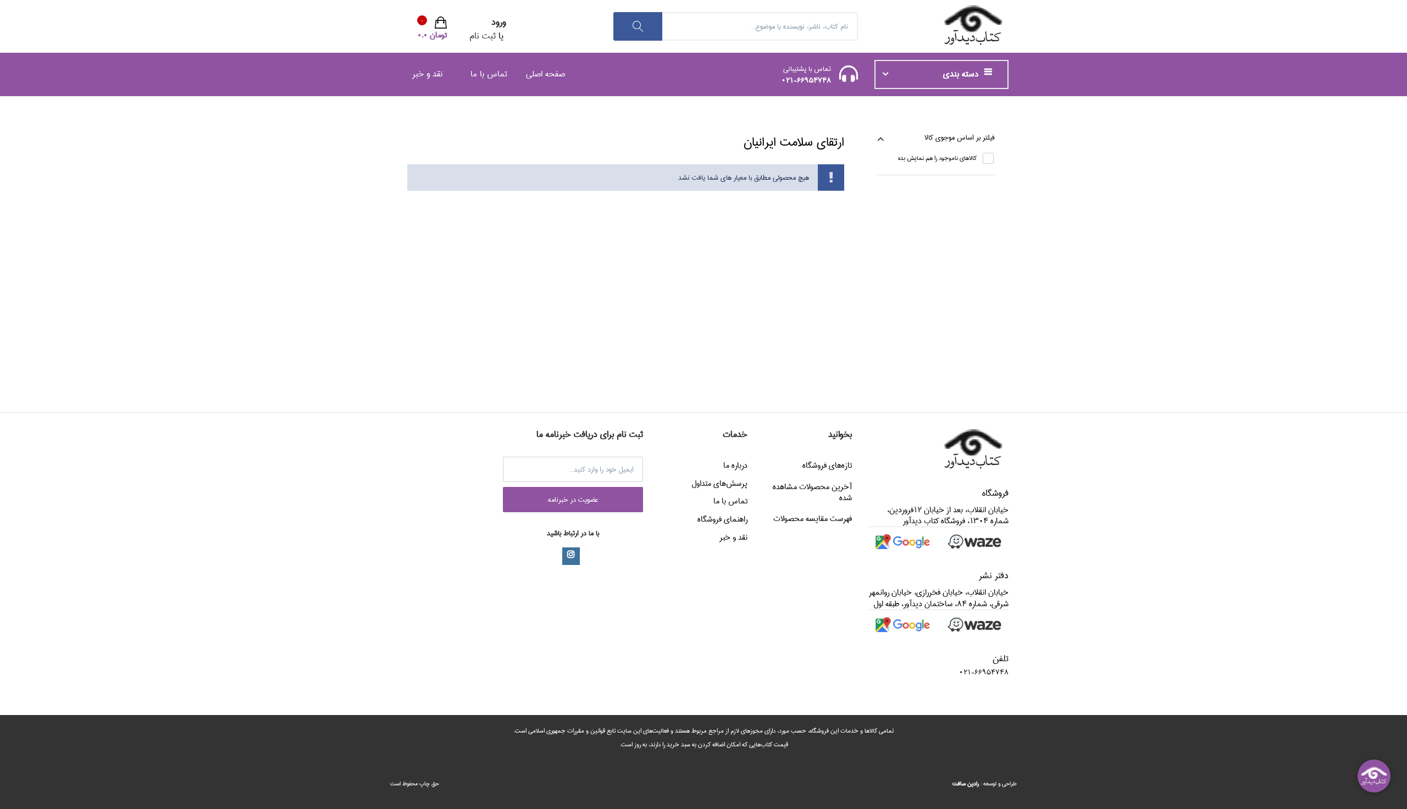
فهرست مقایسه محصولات (812, 519)
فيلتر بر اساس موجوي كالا (959, 137)
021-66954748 (806, 80)
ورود (498, 22)
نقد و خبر (427, 74)
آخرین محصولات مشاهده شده (812, 492)
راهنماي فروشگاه (722, 519)
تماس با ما (488, 74)
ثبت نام (482, 36)
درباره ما (735, 465)
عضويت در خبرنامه (573, 499)
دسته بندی (962, 74)
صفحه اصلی (545, 74)
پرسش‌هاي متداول (719, 483)
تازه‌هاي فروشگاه (827, 465)
